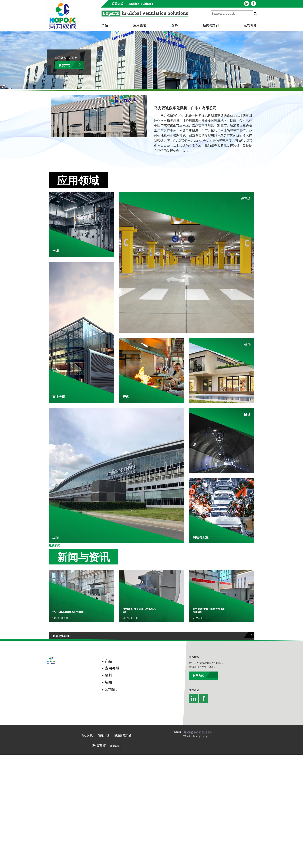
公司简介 (250, 25)
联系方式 (117, 3)
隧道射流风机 (123, 721)
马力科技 (115, 732)
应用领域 (139, 25)
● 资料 (105, 659)
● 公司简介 (107, 670)
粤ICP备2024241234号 (198, 719)
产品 (105, 25)
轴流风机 (103, 721)
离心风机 (87, 721)
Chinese (148, 3)
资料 (174, 25)
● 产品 (105, 648)
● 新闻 (105, 664)
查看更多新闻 (57, 624)
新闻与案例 (211, 25)
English (134, 3)
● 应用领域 (107, 653)
